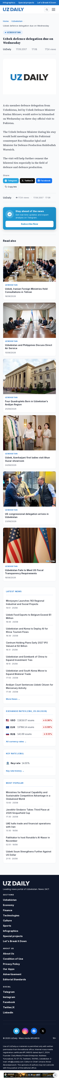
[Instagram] (25, 1031)
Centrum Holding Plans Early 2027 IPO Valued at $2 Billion (27, 644)
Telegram (12, 180)
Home (6, 21)
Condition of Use (13, 958)
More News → (13, 699)
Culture (7, 920)
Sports (7, 925)
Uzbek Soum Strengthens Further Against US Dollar (28, 853)
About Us (8, 953)
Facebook (45, 180)
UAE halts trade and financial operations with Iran (28, 825)
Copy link (12, 187)
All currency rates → (16, 741)
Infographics (9, 2)
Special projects (26, 2)
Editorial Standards (14, 979)
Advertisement (12, 974)
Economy (8, 905)
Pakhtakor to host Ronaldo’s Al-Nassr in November (28, 839)
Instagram (9, 997)
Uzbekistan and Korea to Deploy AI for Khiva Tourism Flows (27, 630)
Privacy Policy (11, 963)
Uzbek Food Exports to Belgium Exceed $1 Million (28, 616)
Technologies (11, 915)
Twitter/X (28, 180)
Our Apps (8, 969)
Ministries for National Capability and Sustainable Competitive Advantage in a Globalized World (28, 795)
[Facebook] (34, 1031)
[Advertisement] (29, 1075)
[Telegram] (16, 1031)
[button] (46, 9)
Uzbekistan (16, 21)
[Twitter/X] (43, 1031)
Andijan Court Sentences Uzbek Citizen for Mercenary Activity (29, 686)
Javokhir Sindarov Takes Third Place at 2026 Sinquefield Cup (27, 811)
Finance (7, 910)
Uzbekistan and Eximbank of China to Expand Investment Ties (26, 658)
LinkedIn (8, 1012)
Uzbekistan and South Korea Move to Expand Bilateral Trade (26, 672)
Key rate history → (15, 771)
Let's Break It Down (46, 2)
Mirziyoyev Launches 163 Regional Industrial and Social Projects (25, 602)
